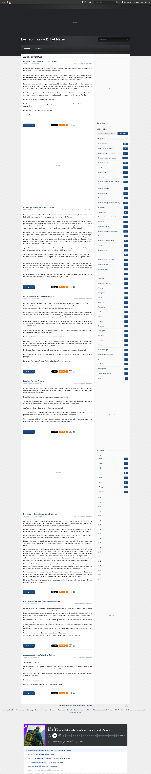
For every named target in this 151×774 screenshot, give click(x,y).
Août (100, 458)
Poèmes (100, 288)
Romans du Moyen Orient (106, 240)
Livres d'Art (101, 340)
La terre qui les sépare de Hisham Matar (38, 207)
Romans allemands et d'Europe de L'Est (109, 183)
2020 (99, 520)
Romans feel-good (103, 350)
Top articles (61, 710)
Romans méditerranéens (105, 354)
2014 (99, 547)
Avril (100, 477)
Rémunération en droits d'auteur (103, 710)
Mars (100, 482)
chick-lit (100, 364)
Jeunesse (101, 177)
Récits (100, 236)
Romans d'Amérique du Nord (107, 153)
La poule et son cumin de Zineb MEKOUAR (40, 61)
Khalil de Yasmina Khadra (33, 381)
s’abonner (56, 742)
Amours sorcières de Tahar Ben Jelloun (39, 655)
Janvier (101, 492)
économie (101, 335)
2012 (99, 556)
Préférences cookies (75, 712)
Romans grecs (102, 250)
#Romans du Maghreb (86, 63)
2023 (99, 507)
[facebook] (82, 2)
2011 (99, 561)
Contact (38, 48)
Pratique (100, 321)
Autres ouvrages (103, 269)
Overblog (89, 705)
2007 (99, 579)
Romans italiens (103, 172)
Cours (99, 378)
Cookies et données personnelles (136, 710)
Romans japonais (103, 198)
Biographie (101, 207)
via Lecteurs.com (51, 580)
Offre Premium (119, 710)
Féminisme (101, 307)
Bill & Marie (15, 710)
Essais (100, 167)
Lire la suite (29, 125)
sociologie (101, 278)
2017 (99, 534)
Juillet (101, 463)
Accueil (27, 48)
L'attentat (77, 635)
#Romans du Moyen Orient (85, 209)
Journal (100, 316)
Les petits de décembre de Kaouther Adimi (40, 514)
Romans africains (103, 188)
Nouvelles (101, 221)
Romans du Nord (103, 163)
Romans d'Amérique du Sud (107, 217)
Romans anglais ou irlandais (107, 158)
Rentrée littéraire (103, 193)
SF (99, 359)
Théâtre (100, 255)
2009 (99, 570)
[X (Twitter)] (86, 2)
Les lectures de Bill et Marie (43, 39)
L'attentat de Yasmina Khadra (74, 388)
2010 (99, 565)
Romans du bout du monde (106, 259)
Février (101, 487)
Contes (100, 312)
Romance (101, 326)
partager (69, 742)
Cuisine (100, 245)
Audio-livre (101, 302)
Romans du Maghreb (104, 283)
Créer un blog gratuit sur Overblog (45, 710)
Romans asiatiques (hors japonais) (109, 203)
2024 (99, 502)
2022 (99, 511)
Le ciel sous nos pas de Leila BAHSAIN (38, 296)
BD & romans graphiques (106, 148)
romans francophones (105, 373)
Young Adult (101, 293)
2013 (99, 552)
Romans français (103, 144)
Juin (100, 468)
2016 (99, 538)
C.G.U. (89, 710)
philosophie (101, 331)
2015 (99, 543)
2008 (99, 574)
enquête (100, 297)
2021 (99, 516)
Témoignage (102, 212)
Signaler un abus (79, 710)
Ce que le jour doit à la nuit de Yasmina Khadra (41, 601)
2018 (99, 529)
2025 (99, 498)
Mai (100, 473)
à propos (81, 742)
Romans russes (103, 264)
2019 (99, 525)
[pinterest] (90, 2)
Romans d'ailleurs (103, 226)
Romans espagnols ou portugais (108, 231)
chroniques (101, 274)
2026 (99, 455)
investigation (102, 369)
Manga (100, 345)
